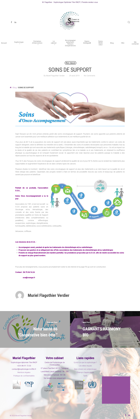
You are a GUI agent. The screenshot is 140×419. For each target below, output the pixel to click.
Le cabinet (53, 42)
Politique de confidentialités (24, 376)
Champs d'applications (85, 372)
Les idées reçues (85, 366)
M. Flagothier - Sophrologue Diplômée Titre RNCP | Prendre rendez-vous (70, 2)
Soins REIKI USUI (100, 43)
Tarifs (85, 376)
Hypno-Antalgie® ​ (87, 42)
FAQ (122, 43)
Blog (112, 43)
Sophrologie (19, 42)
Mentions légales (24, 372)
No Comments (89, 76)
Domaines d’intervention (37, 42)
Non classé (70, 63)
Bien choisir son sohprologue (85, 369)
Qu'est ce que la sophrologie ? (85, 362)
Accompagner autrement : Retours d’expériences (70, 43)
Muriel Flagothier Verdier (55, 76)
